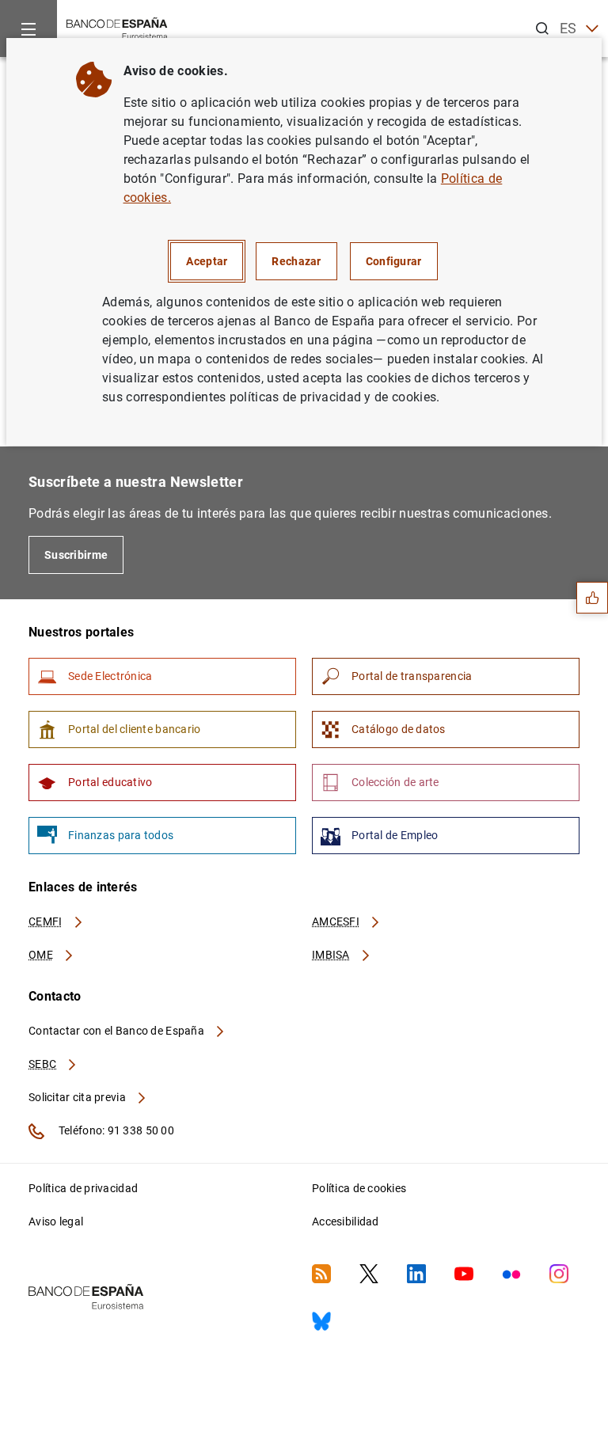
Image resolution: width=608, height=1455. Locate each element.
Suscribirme (76, 555)
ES (568, 28)
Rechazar (296, 261)
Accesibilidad (345, 1221)
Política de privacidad (83, 1188)
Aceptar (206, 261)
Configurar (394, 261)
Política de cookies (359, 1188)
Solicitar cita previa (78, 1097)
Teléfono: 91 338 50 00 (115, 1130)
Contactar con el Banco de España (117, 1030)
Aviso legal (55, 1221)
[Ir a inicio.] (117, 27)
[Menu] (28, 28)
